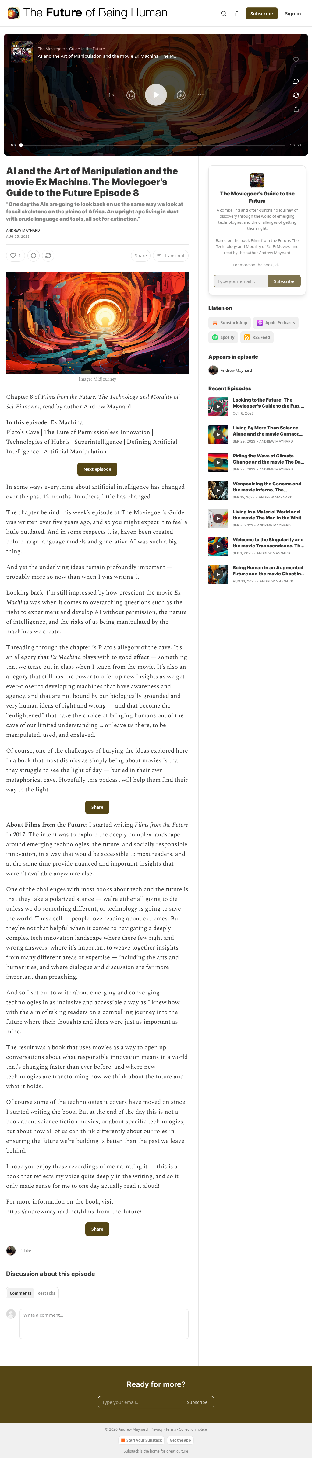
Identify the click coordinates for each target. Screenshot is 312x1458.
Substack (131, 1451)
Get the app (180, 1440)
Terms (170, 1429)
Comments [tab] (20, 1293)
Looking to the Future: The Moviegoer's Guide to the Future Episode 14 (269, 403)
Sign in (293, 13)
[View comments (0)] (296, 81)
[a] (218, 407)
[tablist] (32, 1293)
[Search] (224, 13)
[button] (111, 94)
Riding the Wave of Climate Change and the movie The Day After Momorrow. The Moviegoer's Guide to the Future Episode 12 (269, 459)
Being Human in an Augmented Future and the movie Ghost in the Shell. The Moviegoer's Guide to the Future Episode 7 (268, 571)
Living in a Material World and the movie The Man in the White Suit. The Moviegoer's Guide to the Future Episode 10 (268, 515)
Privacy (157, 1429)
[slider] (153, 145)
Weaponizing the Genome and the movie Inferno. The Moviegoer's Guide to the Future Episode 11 (269, 487)
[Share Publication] (237, 13)
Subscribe (261, 13)
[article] (257, 407)
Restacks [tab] (46, 1293)
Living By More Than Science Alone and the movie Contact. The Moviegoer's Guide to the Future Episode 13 (266, 431)
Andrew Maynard (23, 230)
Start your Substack (144, 1440)
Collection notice (193, 1429)
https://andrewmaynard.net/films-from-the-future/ (73, 1211)
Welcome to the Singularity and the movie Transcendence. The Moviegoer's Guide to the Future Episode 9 (269, 543)
